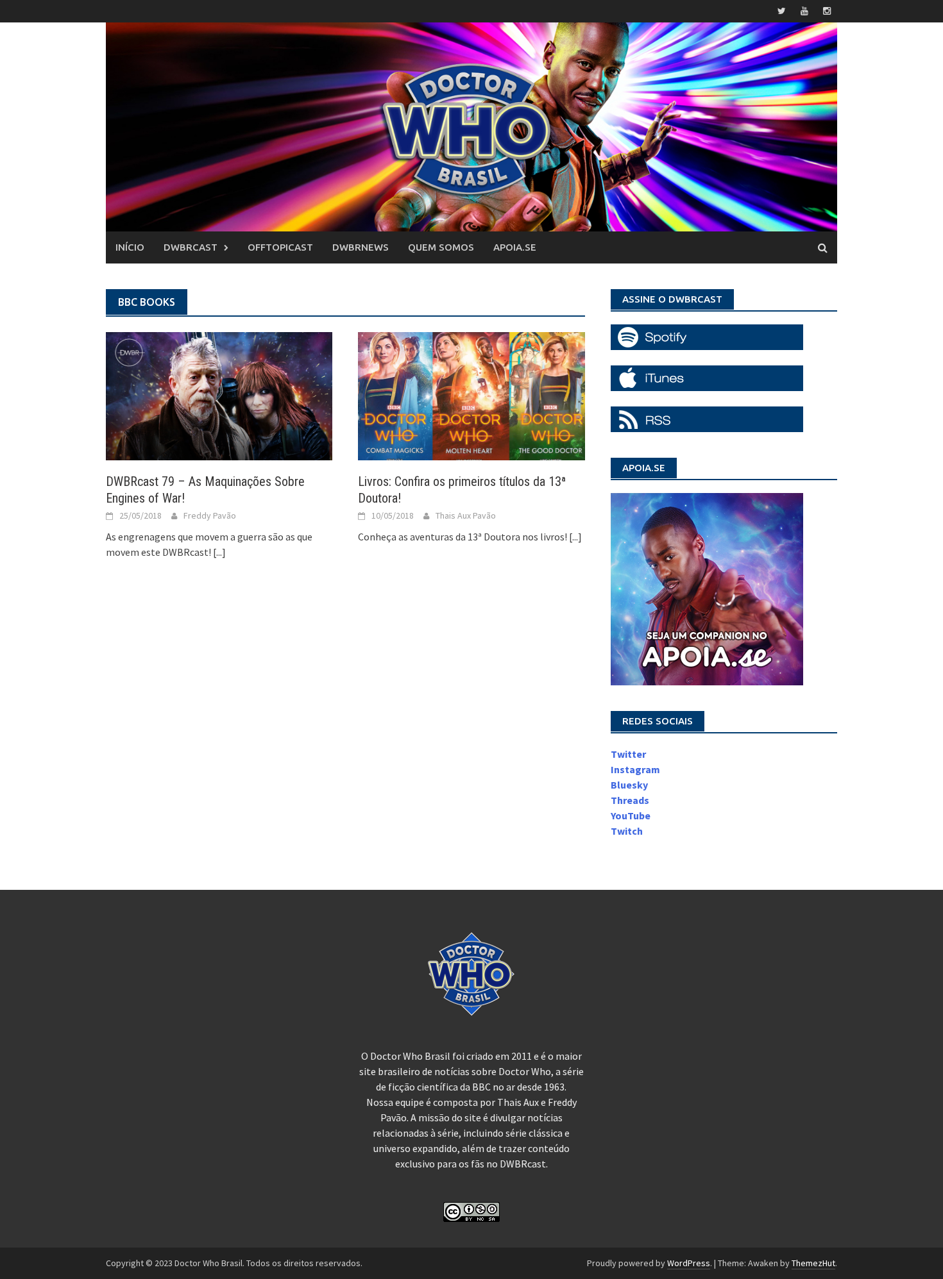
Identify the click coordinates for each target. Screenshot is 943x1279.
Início (129, 247)
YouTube (630, 815)
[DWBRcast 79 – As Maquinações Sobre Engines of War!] (219, 395)
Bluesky (629, 784)
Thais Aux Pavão (466, 515)
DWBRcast (190, 247)
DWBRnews (360, 247)
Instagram (635, 769)
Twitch (627, 830)
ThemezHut (813, 1263)
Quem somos (441, 247)
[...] (219, 552)
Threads (630, 800)
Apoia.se (514, 247)
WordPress (688, 1263)
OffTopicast (280, 247)
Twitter (628, 754)
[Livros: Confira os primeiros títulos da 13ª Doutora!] (471, 395)
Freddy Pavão (209, 515)
